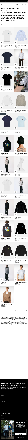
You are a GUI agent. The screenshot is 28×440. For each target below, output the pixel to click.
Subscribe (20, 434)
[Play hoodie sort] (7, 143)
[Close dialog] (26, 420)
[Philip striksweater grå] (7, 164)
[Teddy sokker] (21, 164)
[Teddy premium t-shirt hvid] (7, 35)
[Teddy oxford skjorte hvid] (7, 100)
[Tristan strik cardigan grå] (21, 100)
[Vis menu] (1, 4)
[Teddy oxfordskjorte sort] (7, 250)
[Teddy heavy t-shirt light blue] (21, 121)
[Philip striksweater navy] (7, 207)
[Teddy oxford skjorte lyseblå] (21, 57)
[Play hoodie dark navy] (7, 228)
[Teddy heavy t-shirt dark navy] (7, 57)
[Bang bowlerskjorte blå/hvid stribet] (21, 272)
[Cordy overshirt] (21, 207)
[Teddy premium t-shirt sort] (7, 79)
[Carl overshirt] (7, 272)
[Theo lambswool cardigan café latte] (7, 294)
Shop (2, 411)
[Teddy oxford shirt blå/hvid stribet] (21, 35)
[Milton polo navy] (7, 121)
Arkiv (2, 415)
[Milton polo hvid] (7, 185)
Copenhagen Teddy (5, 413)
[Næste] (22, 310)
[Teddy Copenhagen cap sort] (21, 143)
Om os (2, 418)
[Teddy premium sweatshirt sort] (21, 228)
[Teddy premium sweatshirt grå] (21, 185)
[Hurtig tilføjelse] (1, 42)
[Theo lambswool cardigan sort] (21, 250)
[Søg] (4, 4)
